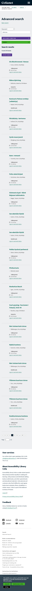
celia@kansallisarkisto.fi (9, 458)
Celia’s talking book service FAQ (10, 553)
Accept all (7, 584)
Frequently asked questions (9, 573)
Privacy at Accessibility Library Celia (12, 496)
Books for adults (6, 540)
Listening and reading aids (9, 563)
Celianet (14, 7)
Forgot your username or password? (11, 565)
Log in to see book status (15, 72)
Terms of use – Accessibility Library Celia (13, 567)
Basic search (5, 23)
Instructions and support (9, 551)
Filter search (7, 55)
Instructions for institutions (10, 571)
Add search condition (9, 38)
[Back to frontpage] (7, 3)
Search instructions (7, 555)
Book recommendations (8, 538)
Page (3, 439)
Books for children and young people (12, 542)
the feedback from (11, 508)
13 (23, 435)
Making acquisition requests (9, 547)
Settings (6, 587)
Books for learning (7, 544)
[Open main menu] (29, 2)
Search (22, 7)
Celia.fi (4, 493)
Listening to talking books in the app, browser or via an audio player (14, 558)
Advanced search (6, 534)
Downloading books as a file (9, 560)
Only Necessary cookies (18, 584)
